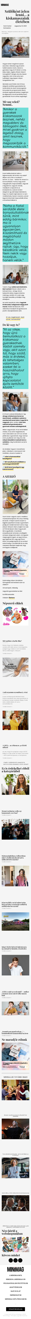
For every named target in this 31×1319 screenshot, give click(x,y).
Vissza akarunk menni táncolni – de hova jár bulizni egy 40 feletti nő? (15, 1154)
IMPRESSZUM (15, 1295)
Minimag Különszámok (16, 1299)
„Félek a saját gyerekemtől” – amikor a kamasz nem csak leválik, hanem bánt (15, 993)
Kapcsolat (16, 1291)
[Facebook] (11, 1260)
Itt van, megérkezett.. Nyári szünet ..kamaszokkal (15, 318)
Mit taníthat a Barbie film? (12, 641)
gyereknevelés (12, 762)
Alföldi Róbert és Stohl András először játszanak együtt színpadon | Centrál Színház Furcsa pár (15, 1226)
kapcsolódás (7, 764)
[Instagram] (20, 1260)
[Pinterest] (15, 1260)
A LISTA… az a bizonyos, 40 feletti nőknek (15, 746)
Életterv (12, 598)
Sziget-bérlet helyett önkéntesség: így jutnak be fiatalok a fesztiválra (14, 948)
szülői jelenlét (23, 764)
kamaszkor (21, 762)
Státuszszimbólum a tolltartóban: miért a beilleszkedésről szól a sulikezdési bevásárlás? (14, 858)
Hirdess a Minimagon (15, 1279)
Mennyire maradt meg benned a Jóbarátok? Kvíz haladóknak (15, 1115)
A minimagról (15, 1275)
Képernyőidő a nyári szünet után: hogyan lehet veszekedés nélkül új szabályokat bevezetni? (14, 904)
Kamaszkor (7, 28)
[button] (14, 5)
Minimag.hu (9, 1077)
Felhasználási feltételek (15, 1283)
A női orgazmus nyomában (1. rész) (15, 692)
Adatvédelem (15, 1287)
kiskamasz (16, 764)
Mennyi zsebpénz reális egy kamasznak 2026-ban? (12, 812)
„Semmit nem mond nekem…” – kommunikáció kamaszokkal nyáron (15, 1032)
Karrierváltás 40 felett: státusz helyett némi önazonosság (15, 1193)
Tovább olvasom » (7, 653)
